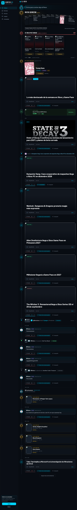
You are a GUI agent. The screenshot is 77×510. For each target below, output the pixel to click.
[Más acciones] (74, 105)
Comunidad (6, 19)
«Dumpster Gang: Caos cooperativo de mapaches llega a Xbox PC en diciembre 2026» (53, 153)
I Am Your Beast (46, 341)
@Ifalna (28, 329)
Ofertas (5, 13)
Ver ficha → (47, 73)
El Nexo (5, 8)
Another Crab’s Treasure (49, 370)
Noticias (6, 10)
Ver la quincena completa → (70, 28)
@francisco (36, 320)
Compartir (56, 105)
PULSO (28, 105)
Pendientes (30, 54)
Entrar (9, 506)
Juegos (5, 16)
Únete (9, 503)
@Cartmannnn (29, 390)
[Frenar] (34, 105)
